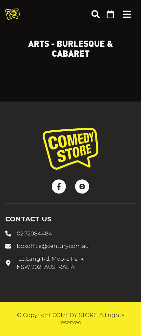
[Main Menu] (127, 14)
